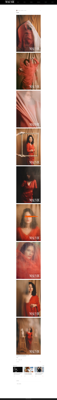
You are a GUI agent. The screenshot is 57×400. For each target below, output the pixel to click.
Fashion (17, 357)
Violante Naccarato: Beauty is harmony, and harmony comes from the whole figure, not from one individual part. (39, 374)
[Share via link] (21, 359)
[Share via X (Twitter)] (18, 359)
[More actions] (40, 10)
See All (43, 365)
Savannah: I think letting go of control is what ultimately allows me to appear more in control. (28, 374)
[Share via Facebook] (16, 359)
